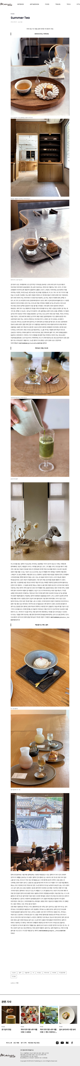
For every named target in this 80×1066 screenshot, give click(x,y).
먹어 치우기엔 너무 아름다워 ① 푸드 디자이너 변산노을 (48, 1030)
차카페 (54, 973)
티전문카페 (62, 973)
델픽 (20, 973)
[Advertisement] (40, 957)
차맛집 (39, 973)
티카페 (14, 977)
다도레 (14, 973)
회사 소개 (9, 1043)
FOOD (12, 14)
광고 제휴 (16, 1043)
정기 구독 (23, 1043)
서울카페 (27, 973)
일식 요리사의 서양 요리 (67, 1029)
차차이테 (46, 973)
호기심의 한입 (6, 1029)
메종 (21, 22)
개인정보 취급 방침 (33, 1043)
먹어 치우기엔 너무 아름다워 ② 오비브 (29, 1030)
